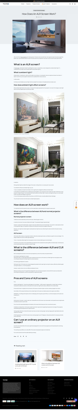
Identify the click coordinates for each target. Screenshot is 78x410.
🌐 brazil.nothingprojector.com (34, 401)
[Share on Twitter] (21, 336)
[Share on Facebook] (18, 336)
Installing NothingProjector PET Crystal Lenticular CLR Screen (25, 365)
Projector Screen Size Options (34, 390)
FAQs (30, 383)
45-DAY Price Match (51, 390)
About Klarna (50, 385)
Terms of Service (21, 398)
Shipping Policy (5, 398)
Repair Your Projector (51, 383)
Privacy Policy (15, 398)
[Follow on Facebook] (64, 398)
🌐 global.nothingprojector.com (21, 401)
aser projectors (24, 57)
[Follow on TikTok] (74, 398)
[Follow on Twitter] (66, 398)
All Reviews (31, 393)
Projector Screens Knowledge (39, 10)
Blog (30, 382)
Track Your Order (50, 391)
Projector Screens (36, 3)
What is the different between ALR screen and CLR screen (51, 364)
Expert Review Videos (67, 385)
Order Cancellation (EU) (52, 393)
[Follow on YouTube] (72, 398)
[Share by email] (26, 336)
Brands (22, 3)
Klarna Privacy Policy (51, 387)
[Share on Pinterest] (23, 336)
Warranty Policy (27, 398)
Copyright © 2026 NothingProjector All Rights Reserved (39, 398)
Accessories (54, 3)
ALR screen (17, 68)
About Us (30, 385)
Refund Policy (10, 398)
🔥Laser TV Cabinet (46, 3)
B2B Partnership (67, 383)
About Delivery (50, 382)
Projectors (28, 3)
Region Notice (50, 388)
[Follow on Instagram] (69, 398)
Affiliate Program (67, 382)
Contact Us (31, 387)
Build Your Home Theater (33, 391)
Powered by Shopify (15, 405)
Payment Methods (32, 388)
